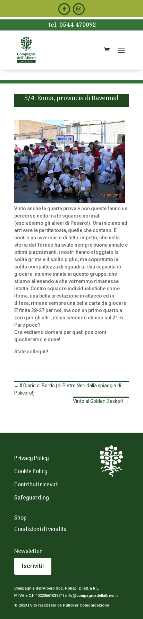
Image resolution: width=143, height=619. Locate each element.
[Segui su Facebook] (64, 9)
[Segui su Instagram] (79, 9)
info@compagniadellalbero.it (91, 595)
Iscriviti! (33, 565)
